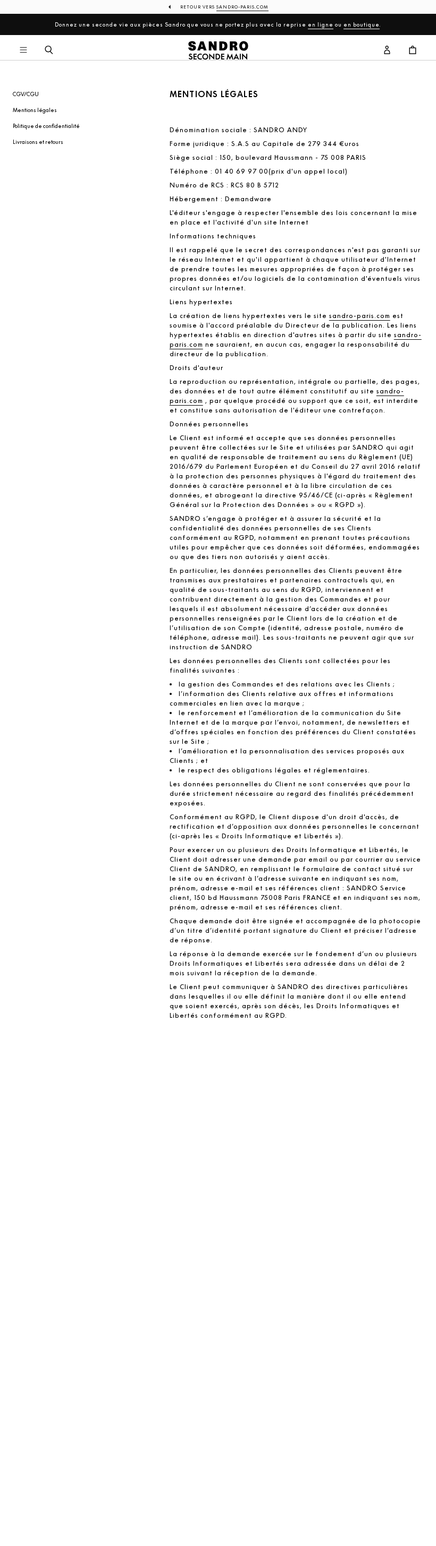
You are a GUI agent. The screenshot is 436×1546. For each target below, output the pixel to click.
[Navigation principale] (23, 50)
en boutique (361, 24)
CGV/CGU (26, 94)
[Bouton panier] (412, 50)
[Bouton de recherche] (49, 50)
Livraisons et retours (38, 142)
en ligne (320, 24)
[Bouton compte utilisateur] (387, 50)
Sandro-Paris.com (242, 7)
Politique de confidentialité (46, 126)
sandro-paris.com (359, 316)
